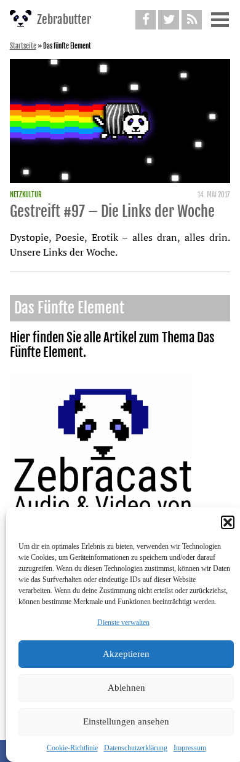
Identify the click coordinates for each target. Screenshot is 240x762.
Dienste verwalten (123, 622)
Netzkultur (26, 194)
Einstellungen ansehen (126, 721)
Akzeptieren (126, 654)
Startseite (23, 46)
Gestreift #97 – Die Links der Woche (112, 211)
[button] (228, 522)
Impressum (190, 748)
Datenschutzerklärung (135, 748)
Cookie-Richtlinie (72, 748)
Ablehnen (126, 688)
